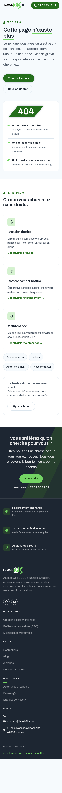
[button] (22, 5)
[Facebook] (6, 602)
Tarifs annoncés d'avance (28, 528)
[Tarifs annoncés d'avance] (6, 530)
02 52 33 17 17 (39, 487)
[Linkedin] (14, 602)
